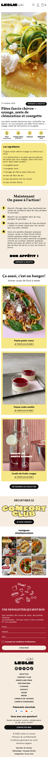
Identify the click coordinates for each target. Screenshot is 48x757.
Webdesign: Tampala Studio (24, 751)
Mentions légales (24, 743)
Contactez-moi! (24, 727)
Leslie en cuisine (27, 734)
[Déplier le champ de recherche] (33, 4)
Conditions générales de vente (24, 740)
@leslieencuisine (24, 533)
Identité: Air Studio (24, 748)
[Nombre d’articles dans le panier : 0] (42, 5)
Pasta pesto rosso (24, 340)
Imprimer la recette (36, 104)
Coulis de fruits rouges (24, 473)
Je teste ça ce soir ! (24, 344)
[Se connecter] (38, 5)
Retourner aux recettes (24, 487)
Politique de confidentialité (24, 737)
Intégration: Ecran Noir (24, 754)
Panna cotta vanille (24, 407)
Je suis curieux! (24, 522)
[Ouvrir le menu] (45, 4)
